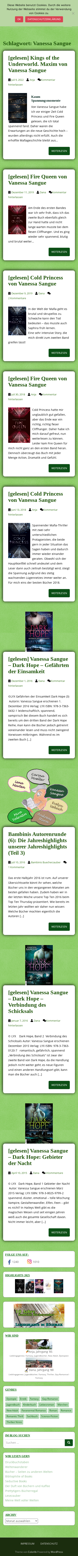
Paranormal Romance (34, 1410)
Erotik (23, 1399)
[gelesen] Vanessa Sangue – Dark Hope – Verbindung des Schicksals (38, 1001)
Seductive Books (16, 1481)
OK (19, 19)
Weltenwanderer (16, 1467)
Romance (66, 1410)
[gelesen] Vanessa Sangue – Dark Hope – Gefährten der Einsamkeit (38, 665)
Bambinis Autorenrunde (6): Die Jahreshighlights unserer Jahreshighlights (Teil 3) (37, 843)
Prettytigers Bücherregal (21, 1491)
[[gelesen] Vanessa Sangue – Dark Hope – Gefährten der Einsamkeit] (39, 632)
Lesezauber (13, 1496)
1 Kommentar (16, 867)
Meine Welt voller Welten (22, 1500)
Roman (53, 1410)
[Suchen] (69, 1442)
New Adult (12, 1410)
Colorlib (32, 1552)
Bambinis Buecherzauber (46, 862)
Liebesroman (46, 1404)
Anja (32, 80)
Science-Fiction (49, 1416)
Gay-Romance (50, 1399)
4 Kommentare (54, 1173)
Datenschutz (49, 1543)
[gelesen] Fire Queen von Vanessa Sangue (37, 179)
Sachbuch (32, 1416)
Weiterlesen (59, 151)
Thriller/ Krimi (14, 1422)
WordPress (57, 1552)
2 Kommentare (17, 298)
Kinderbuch (29, 1404)
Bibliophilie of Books (18, 1476)
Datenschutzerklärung (44, 19)
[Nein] (73, 13)
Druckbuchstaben (17, 1462)
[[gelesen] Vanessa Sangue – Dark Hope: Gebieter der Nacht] (39, 1123)
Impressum (27, 1543)
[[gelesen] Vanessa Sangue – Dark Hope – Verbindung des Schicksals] (39, 965)
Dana (43, 192)
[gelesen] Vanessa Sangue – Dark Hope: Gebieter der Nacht (38, 1157)
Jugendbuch (13, 1404)
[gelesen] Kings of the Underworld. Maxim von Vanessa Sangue (37, 64)
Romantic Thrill (15, 1416)
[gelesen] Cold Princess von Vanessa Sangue (35, 280)
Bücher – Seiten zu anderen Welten (29, 1472)
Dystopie (11, 1399)
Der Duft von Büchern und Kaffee (27, 1486)
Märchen (63, 1404)
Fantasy (34, 1399)
